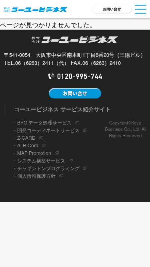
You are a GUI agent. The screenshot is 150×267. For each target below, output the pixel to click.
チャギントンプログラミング (48, 168)
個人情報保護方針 (36, 175)
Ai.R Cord (27, 145)
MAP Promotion (34, 152)
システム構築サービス (41, 160)
